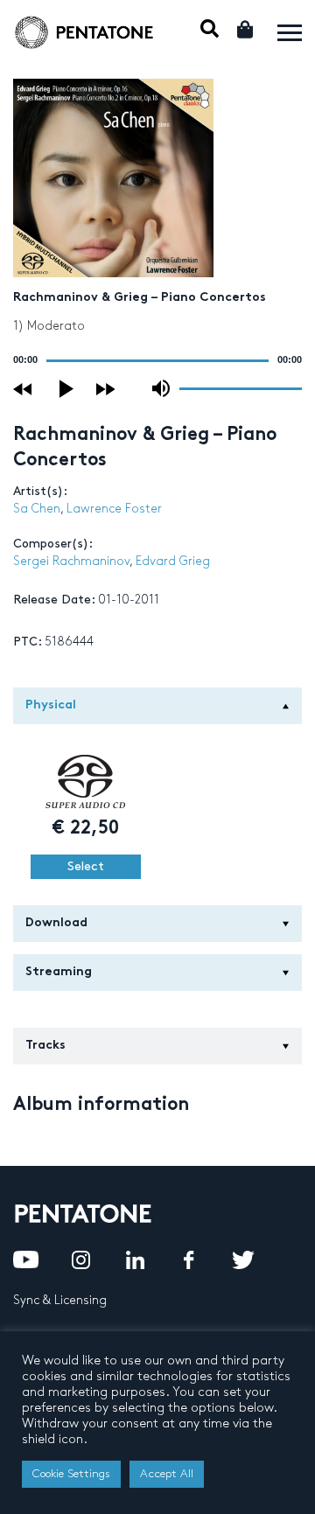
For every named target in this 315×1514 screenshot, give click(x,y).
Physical (50, 705)
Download (56, 923)
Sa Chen (36, 508)
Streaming (58, 972)
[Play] (67, 389)
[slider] (240, 387)
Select (85, 866)
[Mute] (161, 388)
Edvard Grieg (173, 561)
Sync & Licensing (60, 1300)
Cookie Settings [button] (71, 1474)
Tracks (45, 1045)
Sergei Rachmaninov (71, 561)
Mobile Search (209, 28)
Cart (246, 29)
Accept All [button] (166, 1474)
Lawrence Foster (114, 508)
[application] (157, 360)
